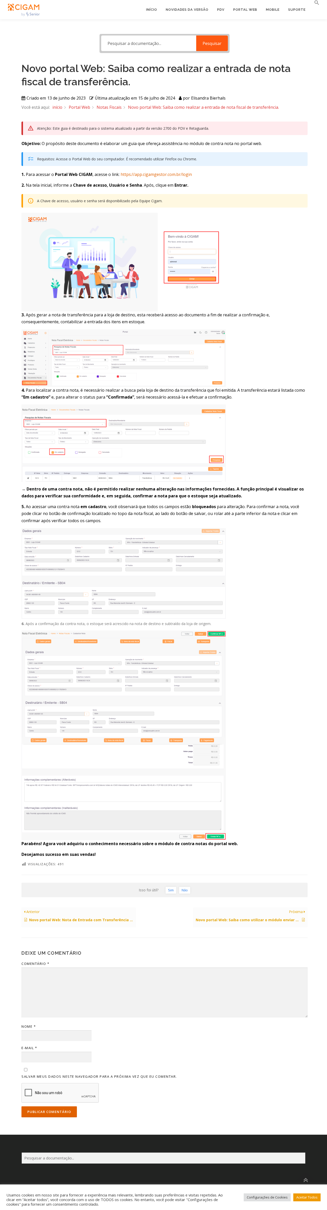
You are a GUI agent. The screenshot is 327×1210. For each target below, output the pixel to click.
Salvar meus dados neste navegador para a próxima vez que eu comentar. (99, 1076)
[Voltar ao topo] (305, 1180)
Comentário (35, 963)
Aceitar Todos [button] (307, 1197)
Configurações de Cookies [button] (267, 1197)
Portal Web (245, 9)
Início (151, 9)
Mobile (272, 9)
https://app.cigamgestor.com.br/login (156, 174)
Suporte (297, 9)
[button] (314, 3)
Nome (28, 1026)
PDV (221, 9)
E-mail (29, 1048)
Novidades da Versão (187, 9)
